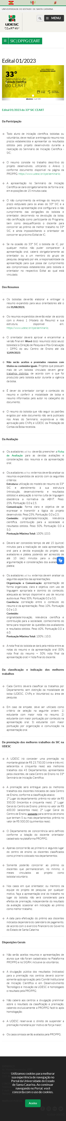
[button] (6, 82)
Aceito (33, 1103)
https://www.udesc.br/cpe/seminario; (39, 173)
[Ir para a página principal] (12, 28)
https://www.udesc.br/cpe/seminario (27, 327)
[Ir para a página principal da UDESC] (27, 8)
